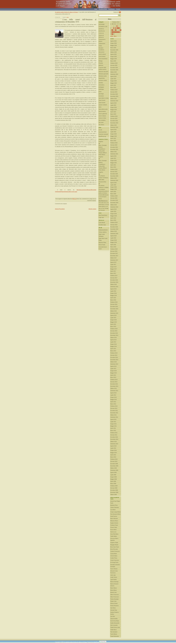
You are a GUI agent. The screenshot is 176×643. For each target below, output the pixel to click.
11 (118, 28)
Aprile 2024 (113, 85)
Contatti (118, 9)
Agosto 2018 (113, 235)
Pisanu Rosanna (114, 605)
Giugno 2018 (113, 240)
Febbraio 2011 (113, 432)
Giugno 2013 (113, 370)
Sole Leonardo (114, 625)
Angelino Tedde (114, 542)
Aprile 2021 (113, 165)
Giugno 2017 (113, 266)
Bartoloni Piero (114, 505)
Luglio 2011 (113, 421)
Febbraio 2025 (113, 63)
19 (120, 30)
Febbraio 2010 (113, 459)
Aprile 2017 (113, 271)
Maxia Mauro (113, 590)
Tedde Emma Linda (115, 627)
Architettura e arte (103, 26)
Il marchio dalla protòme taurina (102, 68)
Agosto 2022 (113, 129)
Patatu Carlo (113, 601)
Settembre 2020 (114, 180)
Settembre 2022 (114, 127)
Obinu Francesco (114, 594)
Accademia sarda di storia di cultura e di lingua (67, 3)
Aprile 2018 (113, 244)
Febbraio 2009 (113, 485)
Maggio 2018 (113, 242)
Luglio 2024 (113, 78)
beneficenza (102, 31)
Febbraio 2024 (113, 89)
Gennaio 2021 (113, 171)
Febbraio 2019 (113, 222)
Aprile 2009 (113, 481)
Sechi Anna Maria (114, 620)
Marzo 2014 (113, 350)
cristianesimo (102, 43)
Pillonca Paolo (113, 603)
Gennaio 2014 (113, 355)
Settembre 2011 (114, 417)
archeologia (101, 24)
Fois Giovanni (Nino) (115, 514)
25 (119, 32)
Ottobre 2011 (113, 415)
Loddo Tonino (113, 577)
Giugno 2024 (113, 80)
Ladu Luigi (113, 575)
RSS (120, 12)
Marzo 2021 (113, 167)
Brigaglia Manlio (114, 544)
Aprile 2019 (113, 218)
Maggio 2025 (113, 58)
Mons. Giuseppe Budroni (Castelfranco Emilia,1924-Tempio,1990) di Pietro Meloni (103, 150)
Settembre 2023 (114, 100)
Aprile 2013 (113, 375)
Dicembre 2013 (114, 357)
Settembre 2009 (114, 470)
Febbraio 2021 (113, 169)
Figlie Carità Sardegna (102, 235)
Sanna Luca (113, 531)
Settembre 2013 (114, 364)
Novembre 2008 (114, 492)
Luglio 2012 (113, 395)
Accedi (100, 129)
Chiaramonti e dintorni (102, 40)
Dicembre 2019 (114, 200)
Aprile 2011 (113, 428)
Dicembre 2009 (114, 463)
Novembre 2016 (114, 282)
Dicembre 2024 (114, 67)
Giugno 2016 (113, 293)
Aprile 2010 (113, 454)
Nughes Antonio (114, 523)
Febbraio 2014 (113, 353)
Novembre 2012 (114, 386)
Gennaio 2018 (113, 251)
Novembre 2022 (114, 122)
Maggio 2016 (113, 295)
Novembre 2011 (114, 412)
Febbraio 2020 (113, 196)
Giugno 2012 (113, 397)
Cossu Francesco (114, 560)
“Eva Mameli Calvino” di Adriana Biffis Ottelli (103, 177)
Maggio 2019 (113, 215)
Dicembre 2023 (114, 94)
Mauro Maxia (113, 588)
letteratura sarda (103, 76)
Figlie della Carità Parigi (103, 239)
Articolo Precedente (60, 209)
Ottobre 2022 (113, 125)
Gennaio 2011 (113, 434)
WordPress (96, 642)
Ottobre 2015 (113, 311)
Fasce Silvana (113, 568)
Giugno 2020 (113, 187)
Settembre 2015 (114, 313)
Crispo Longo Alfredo (115, 512)
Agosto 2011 (113, 419)
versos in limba (102, 118)
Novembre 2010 (114, 439)
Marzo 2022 (113, 140)
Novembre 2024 (114, 69)
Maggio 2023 (113, 109)
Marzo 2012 (113, 404)
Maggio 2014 (113, 346)
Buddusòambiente (103, 230)
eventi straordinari (103, 58)
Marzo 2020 (113, 193)
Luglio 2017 (113, 264)
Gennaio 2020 (113, 198)
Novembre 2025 (114, 50)
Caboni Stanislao (114, 507)
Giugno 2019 (113, 213)
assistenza (101, 28)
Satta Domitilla (113, 618)
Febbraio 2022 (113, 142)
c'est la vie (101, 33)
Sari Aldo (112, 616)
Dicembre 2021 (114, 147)
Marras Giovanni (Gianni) (114, 584)
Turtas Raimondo (114, 636)
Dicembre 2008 (114, 490)
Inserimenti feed (102, 132)
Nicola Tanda (102, 244)
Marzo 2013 (113, 377)
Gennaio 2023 (113, 118)
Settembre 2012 (114, 390)
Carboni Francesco (115, 551)
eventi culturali (102, 54)
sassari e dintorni (103, 104)
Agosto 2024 (113, 76)
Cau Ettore (113, 509)
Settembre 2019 (114, 207)
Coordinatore (111, 9)
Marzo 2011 (113, 430)
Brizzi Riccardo (114, 549)
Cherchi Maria (113, 555)
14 (112, 30)
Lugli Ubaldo (113, 579)
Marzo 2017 (113, 273)
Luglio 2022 (113, 131)
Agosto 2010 (113, 446)
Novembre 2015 (114, 308)
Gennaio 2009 (113, 488)
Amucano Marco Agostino (114, 539)
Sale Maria (113, 608)
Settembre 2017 (114, 260)
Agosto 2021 (113, 156)
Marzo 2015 (113, 326)
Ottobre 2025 (113, 52)
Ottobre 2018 (113, 231)
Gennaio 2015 (113, 330)
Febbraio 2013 (113, 379)
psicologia (101, 93)
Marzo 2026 (113, 47)
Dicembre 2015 (114, 306)
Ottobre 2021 (113, 151)
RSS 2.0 (74, 198)
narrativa (101, 82)
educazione (101, 52)
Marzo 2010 (113, 457)
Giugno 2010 (113, 450)
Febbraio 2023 (113, 116)
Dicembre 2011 (114, 410)
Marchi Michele (114, 518)
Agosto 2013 (113, 366)
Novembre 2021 (114, 149)
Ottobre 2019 (113, 204)
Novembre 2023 (114, 96)
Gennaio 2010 (113, 461)
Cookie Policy (113, 558)
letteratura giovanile (103, 73)
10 (117, 28)
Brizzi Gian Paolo (114, 547)
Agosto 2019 (113, 209)
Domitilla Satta (102, 224)
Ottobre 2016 (113, 284)
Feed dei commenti (103, 134)
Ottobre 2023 (113, 98)
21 (112, 32)
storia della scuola (103, 109)
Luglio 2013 (113, 368)
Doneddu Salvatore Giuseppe (115, 565)
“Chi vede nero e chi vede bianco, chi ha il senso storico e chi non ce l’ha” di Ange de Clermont (104, 206)
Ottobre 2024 (113, 72)
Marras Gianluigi (114, 581)
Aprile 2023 (113, 111)
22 (114, 32)
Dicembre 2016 (114, 280)
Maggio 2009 (113, 479)
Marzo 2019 (113, 220)
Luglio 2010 (113, 448)
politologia (101, 89)
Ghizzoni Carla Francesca (114, 571)
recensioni (101, 96)
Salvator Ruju (113, 610)
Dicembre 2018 (114, 227)
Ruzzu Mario (113, 529)
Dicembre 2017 (114, 253)
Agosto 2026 (113, 41)
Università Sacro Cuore (103, 247)
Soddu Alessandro (114, 623)
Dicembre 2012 (114, 384)
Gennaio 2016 (113, 304)
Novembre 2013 (114, 359)
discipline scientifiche (101, 48)
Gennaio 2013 (113, 381)
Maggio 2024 (113, 83)
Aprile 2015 (113, 324)
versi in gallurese (103, 113)
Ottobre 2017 (113, 257)
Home (95, 9)
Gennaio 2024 (113, 92)
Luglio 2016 (113, 291)
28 (112, 34)
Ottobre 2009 (113, 468)
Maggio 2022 (113, 136)
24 (117, 32)
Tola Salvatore (113, 631)
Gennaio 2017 (113, 277)
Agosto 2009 (113, 472)
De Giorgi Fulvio (114, 562)
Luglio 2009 (113, 474)
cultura (67, 17)
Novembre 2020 (114, 176)
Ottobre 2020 (113, 178)
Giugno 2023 (113, 107)
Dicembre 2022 (114, 120)
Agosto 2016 (113, 288)
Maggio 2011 (113, 426)
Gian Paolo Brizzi (103, 215)
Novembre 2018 (114, 229)
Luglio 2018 (113, 238)
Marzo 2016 (113, 300)
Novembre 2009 (114, 465)
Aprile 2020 (113, 191)
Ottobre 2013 (113, 361)
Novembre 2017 (114, 255)
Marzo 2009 (113, 483)
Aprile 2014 (113, 348)
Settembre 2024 (114, 74)
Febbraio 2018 (113, 249)
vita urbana (101, 124)
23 (115, 32)
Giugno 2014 (113, 344)
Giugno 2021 (113, 160)
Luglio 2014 (113, 342)
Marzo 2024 (113, 87)
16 (115, 30)
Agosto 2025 (113, 54)
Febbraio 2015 (113, 328)
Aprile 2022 (113, 138)
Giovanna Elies (102, 181)
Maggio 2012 (113, 399)
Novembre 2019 (114, 202)
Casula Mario (113, 553)
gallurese (101, 65)
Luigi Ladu (101, 217)
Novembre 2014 (114, 335)
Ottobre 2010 (113, 441)
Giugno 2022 (113, 134)
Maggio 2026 (113, 45)
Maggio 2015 (113, 322)
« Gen (111, 36)
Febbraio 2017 (113, 275)
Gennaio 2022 (113, 145)
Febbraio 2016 (113, 302)
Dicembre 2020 (114, 173)
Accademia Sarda (103, 9)
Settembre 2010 (114, 443)
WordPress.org (102, 136)
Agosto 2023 (113, 103)
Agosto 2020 (113, 182)
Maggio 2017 (113, 269)
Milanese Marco (114, 520)
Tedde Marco (113, 629)
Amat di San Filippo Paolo (115, 502)
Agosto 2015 (113, 315)
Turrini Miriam (113, 634)
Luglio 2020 (113, 184)
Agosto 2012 (113, 392)
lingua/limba (102, 78)
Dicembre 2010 (114, 437)
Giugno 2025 (113, 56)
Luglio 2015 (113, 317)
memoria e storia (103, 80)
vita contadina (102, 120)
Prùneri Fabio (113, 527)
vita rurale (101, 122)
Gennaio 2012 (113, 408)
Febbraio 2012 (113, 406)
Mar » (115, 36)
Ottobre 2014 (113, 337)
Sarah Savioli (102, 100)
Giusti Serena (113, 516)
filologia (101, 60)
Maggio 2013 (113, 373)
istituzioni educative (103, 71)
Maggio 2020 (113, 189)
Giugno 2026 (113, 43)
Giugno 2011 (113, 423)
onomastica (101, 84)
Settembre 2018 (114, 233)
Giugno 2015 (113, 319)
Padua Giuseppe (114, 599)
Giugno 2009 (113, 477)
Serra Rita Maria (114, 534)
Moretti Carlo (113, 592)
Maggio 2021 (113, 162)
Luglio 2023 (113, 105)
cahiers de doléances (101, 36)
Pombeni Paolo (114, 525)
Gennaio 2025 (113, 65)
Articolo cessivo (92, 209)
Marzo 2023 (113, 114)
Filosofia (101, 63)
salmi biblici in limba (104, 98)
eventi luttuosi (102, 56)
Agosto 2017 (113, 262)
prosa (100, 91)
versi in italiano (102, 115)
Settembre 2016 (114, 286)
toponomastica (102, 111)
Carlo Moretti (102, 222)
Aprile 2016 (113, 297)
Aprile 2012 (113, 401)
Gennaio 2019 (113, 224)
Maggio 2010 (113, 452)
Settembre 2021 (114, 153)
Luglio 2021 (113, 158)
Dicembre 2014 (114, 333)
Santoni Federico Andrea (114, 613)
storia (100, 107)
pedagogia (101, 87)
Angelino (101, 141)
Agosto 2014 (113, 339)
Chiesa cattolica (102, 232)
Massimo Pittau (102, 242)
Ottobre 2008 (113, 494)
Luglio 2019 (113, 211)
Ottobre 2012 (113, 388)
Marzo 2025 (113, 61)
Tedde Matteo (113, 536)
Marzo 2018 (113, 246)
